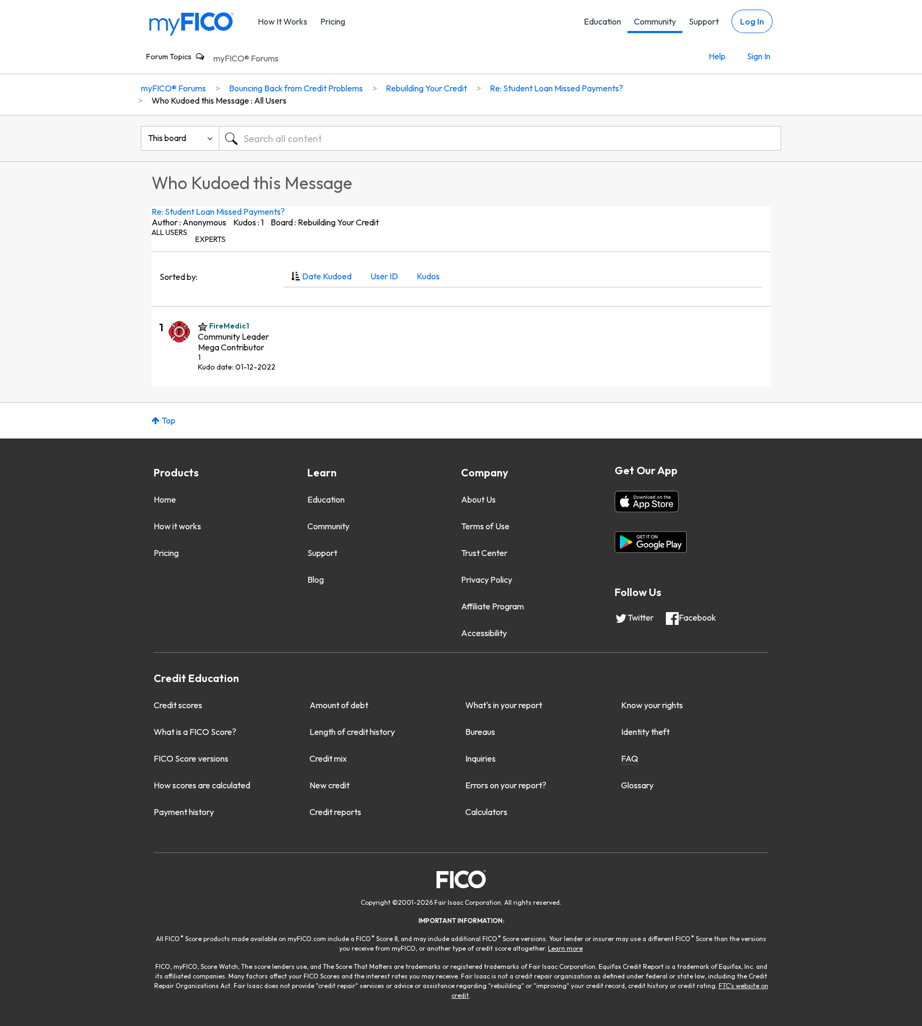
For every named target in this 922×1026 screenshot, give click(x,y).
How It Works (282, 21)
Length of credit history (352, 731)
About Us (478, 499)
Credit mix (328, 758)
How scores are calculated (202, 785)
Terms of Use (485, 526)
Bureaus (480, 731)
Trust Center (484, 552)
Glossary (637, 785)
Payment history (184, 811)
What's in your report (503, 705)
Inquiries (480, 758)
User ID (384, 276)
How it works (177, 526)
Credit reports (335, 811)
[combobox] (500, 138)
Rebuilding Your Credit (426, 88)
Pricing (332, 21)
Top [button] (169, 420)
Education (602, 21)
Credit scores (178, 705)
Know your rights (652, 705)
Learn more (565, 948)
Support (704, 21)
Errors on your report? (505, 785)
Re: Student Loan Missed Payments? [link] (556, 88)
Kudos (428, 276)
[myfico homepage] (191, 23)
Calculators (486, 811)
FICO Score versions (191, 758)
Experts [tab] (210, 239)
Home (165, 499)
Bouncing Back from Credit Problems (296, 88)
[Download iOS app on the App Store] (647, 501)
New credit (329, 785)
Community (655, 21)
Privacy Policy (486, 579)
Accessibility (484, 633)
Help (717, 56)
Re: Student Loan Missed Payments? (218, 211)
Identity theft (645, 731)
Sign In (758, 56)
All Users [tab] (169, 232)
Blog (315, 579)
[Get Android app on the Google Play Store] (651, 542)
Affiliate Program (492, 606)
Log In (752, 21)
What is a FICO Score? (195, 731)
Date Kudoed (327, 276)
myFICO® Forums (246, 58)
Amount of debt (338, 705)
